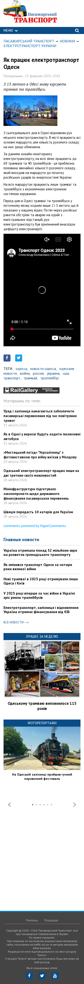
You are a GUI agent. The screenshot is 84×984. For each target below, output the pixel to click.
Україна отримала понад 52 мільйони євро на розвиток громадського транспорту (40, 552)
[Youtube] (55, 975)
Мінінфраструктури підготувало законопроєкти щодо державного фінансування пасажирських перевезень (36, 494)
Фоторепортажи (42, 723)
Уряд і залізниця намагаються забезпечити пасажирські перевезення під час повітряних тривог (40, 416)
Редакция (51, 920)
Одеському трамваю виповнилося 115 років (42, 706)
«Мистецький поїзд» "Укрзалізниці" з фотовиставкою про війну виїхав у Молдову (40, 454)
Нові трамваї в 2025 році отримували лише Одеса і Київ (41, 581)
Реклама (32, 920)
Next (75, 804)
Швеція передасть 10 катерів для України (38, 512)
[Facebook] (29, 975)
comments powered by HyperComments (35, 525)
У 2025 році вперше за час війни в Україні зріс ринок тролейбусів (39, 595)
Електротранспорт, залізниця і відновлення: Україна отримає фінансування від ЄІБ (41, 609)
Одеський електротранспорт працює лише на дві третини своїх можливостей (41, 473)
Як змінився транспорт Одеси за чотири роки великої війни (38, 566)
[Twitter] (42, 975)
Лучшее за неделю (42, 636)
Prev (9, 804)
